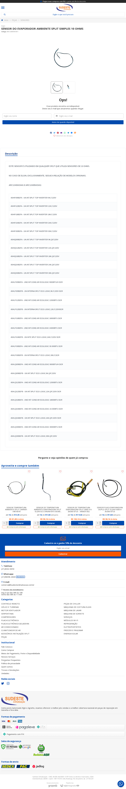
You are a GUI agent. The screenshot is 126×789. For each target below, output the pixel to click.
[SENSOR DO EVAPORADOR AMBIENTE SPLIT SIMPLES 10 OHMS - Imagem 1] (57, 87)
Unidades (5, 673)
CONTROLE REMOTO (10, 603)
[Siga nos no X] (2, 683)
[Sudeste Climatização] (64, 7)
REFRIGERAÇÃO (70, 623)
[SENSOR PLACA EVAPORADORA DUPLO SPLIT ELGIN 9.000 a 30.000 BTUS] (110, 499)
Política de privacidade (10, 663)
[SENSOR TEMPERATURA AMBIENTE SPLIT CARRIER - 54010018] (16, 499)
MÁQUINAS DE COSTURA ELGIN (77, 607)
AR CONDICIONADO (9, 627)
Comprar (20, 523)
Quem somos (7, 666)
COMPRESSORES (8, 617)
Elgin (3, 26)
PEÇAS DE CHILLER (72, 603)
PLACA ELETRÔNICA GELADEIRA (15, 623)
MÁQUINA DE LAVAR (72, 610)
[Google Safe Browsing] (25, 746)
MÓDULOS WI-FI (71, 620)
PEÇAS (14, 20)
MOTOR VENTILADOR (10, 610)
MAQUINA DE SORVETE (74, 613)
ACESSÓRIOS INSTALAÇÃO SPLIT (15, 633)
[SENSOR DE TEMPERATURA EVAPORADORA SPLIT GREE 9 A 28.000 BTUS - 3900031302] (79, 499)
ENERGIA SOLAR (71, 633)
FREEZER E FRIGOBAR (73, 630)
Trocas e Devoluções (10, 670)
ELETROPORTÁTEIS (72, 627)
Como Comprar (7, 650)
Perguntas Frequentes (10, 660)
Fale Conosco (6, 647)
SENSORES (25, 20)
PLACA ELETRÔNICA (10, 620)
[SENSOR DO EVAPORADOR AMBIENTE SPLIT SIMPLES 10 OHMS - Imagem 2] (69, 87)
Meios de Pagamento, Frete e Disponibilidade (20, 653)
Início (6, 20)
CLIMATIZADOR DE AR (11, 630)
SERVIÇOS (68, 617)
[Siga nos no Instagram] (8, 683)
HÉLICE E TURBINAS (10, 607)
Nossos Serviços (8, 656)
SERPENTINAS (7, 613)
